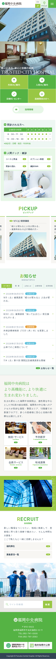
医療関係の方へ (42, 98)
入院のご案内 (42, 84)
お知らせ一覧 (47, 368)
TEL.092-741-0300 (28, 633)
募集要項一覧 (13, 554)
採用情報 (29, 109)
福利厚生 (11, 546)
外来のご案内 (14, 84)
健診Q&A (34, 166)
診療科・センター (14, 98)
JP (38, 6)
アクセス (44, 6)
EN (38, 2)
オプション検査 (37, 159)
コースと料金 (11, 159)
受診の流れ (10, 166)
